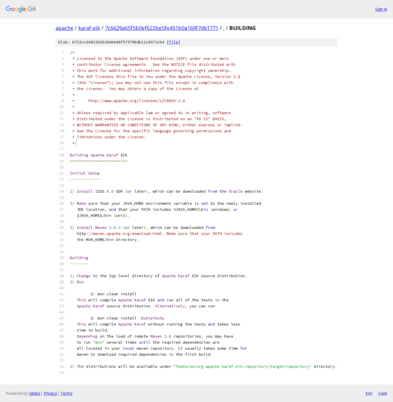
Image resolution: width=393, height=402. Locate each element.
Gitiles (34, 393)
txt (368, 393)
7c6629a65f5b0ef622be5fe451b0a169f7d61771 (161, 27)
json (382, 393)
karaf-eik (89, 27)
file (173, 42)
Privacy (50, 393)
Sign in (381, 9)
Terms (66, 393)
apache (64, 27)
